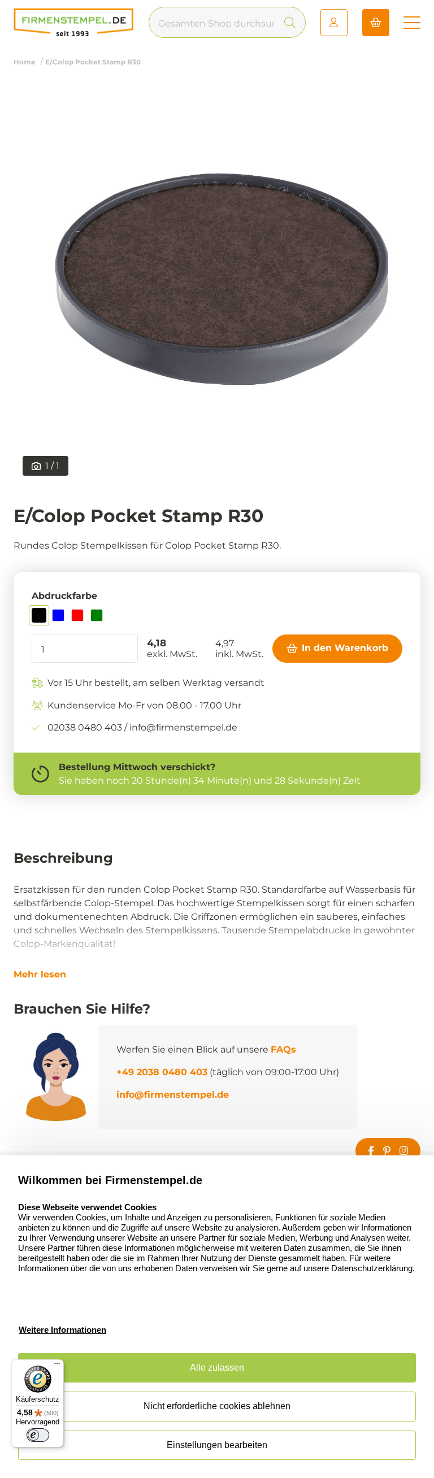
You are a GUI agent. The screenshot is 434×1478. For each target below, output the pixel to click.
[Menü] (57, 1366)
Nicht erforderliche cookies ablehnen (217, 1406)
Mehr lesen (40, 975)
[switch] (38, 1435)
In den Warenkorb (345, 647)
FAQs (283, 1049)
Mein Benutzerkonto (334, 22)
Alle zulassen (217, 1367)
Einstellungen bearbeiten (217, 1445)
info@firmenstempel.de (172, 1094)
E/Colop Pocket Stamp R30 (93, 62)
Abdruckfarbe (64, 595)
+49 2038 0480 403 (161, 1072)
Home (25, 62)
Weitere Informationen (62, 1329)
